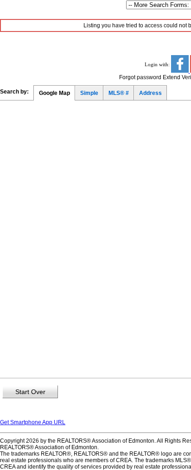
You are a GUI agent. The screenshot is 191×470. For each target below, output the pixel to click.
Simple (89, 93)
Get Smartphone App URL (32, 422)
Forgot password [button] (140, 77)
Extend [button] (171, 77)
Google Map (54, 93)
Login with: (158, 64)
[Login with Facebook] (180, 71)
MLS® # (118, 93)
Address (150, 93)
